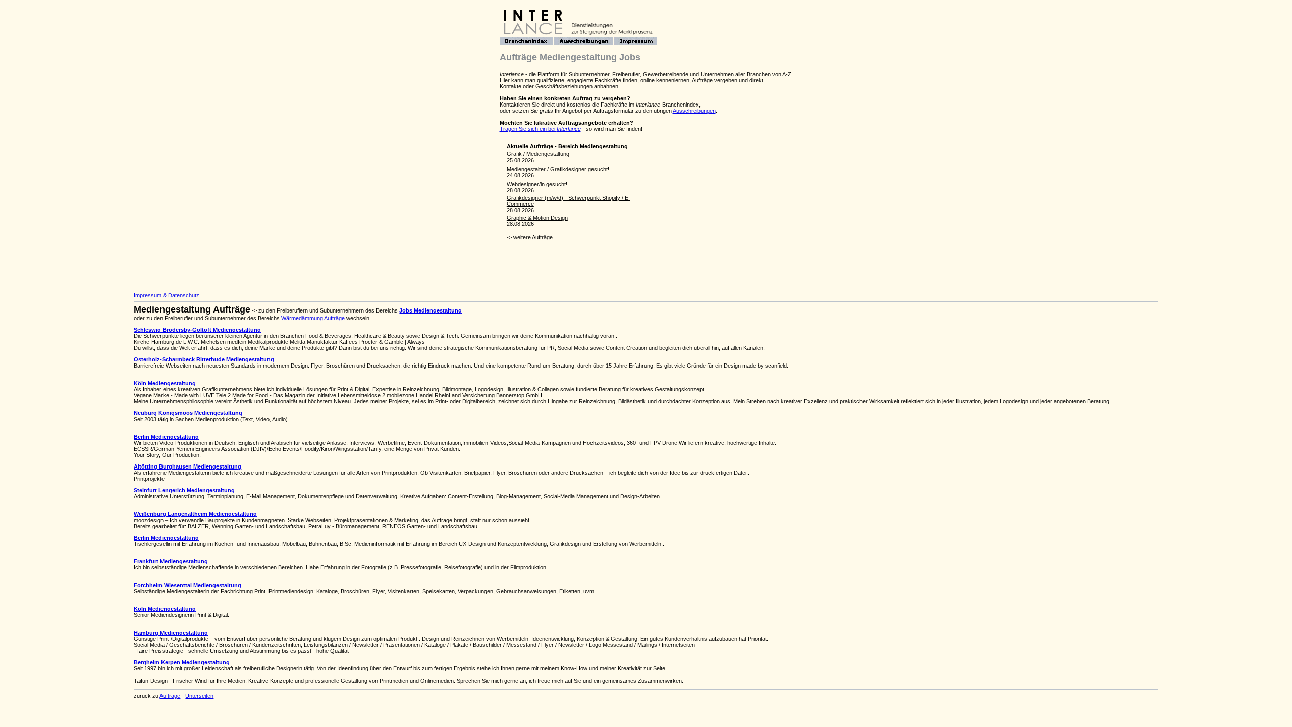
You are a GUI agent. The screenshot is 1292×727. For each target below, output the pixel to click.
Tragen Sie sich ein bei (540, 129)
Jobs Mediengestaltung (430, 310)
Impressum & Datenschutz (166, 295)
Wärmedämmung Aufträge (313, 318)
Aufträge (169, 696)
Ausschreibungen (694, 111)
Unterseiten (199, 696)
